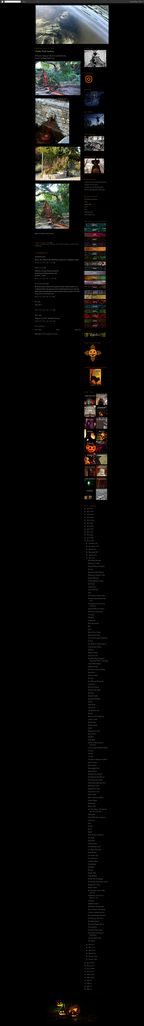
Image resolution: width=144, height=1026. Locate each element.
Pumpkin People (93, 667)
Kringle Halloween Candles (96, 566)
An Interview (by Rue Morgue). (93, 187)
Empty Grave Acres (94, 792)
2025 (88, 511)
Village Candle (92, 719)
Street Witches (92, 852)
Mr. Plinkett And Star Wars (96, 906)
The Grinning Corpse (94, 846)
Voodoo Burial (92, 800)
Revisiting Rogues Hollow (96, 924)
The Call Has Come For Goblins (97, 638)
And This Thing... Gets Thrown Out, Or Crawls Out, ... (97, 810)
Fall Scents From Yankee (95, 930)
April (90, 950)
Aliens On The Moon (94, 690)
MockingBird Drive (94, 768)
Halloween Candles (94, 563)
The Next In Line (93, 655)
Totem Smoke (92, 864)
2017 (88, 532)
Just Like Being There (94, 938)
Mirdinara (91, 737)
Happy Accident (93, 653)
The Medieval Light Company (97, 644)
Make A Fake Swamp (94, 632)
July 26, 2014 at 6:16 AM (45, 310)
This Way (91, 678)
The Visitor (91, 941)
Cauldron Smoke (93, 861)
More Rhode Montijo (94, 560)
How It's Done (92, 765)
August (91, 555)
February (91, 956)
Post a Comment (40, 326)
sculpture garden (62, 244)
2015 (88, 538)
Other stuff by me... (90, 215)
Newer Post (38, 330)
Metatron (91, 650)
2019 (88, 526)
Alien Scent (91, 707)
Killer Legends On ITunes (96, 797)
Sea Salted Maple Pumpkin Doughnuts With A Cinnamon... (98, 659)
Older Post (78, 330)
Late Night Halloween (94, 849)
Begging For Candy (94, 635)
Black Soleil (92, 806)
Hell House (91, 867)
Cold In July (92, 620)
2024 (88, 514)
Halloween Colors (93, 786)
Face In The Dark (93, 590)
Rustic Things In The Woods (96, 909)
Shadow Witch (92, 771)
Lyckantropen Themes (94, 647)
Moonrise (91, 693)
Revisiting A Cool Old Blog (96, 669)
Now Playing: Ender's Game (96, 595)
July (90, 558)
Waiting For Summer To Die (96, 575)
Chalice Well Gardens (44, 51)
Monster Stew (92, 722)
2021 (88, 523)
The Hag (90, 754)
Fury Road (91, 584)
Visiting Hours (92, 927)
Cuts (85, 209)
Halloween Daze (93, 675)
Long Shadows (92, 876)
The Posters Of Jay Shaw (95, 612)
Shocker (90, 713)
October (91, 549)
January (91, 959)
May (90, 947)
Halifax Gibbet (92, 887)
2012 (88, 966)
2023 (88, 517)
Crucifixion (91, 684)
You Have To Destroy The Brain (97, 759)
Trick (86, 202)
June (90, 945)
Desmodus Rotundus (94, 699)
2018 (88, 529)
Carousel (90, 756)
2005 (88, 986)
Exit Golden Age (93, 855)
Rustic (90, 629)
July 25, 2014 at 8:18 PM (45, 297)
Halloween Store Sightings (96, 716)
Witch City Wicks (93, 687)
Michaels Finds (92, 725)
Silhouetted (91, 814)
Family (90, 728)
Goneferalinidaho (40, 283)
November (92, 546)
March (91, 953)
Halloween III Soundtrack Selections (96, 744)
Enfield (90, 826)
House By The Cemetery (95, 774)
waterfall (38, 246)
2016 (88, 535)
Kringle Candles (93, 696)
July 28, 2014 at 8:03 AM (45, 321)
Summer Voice (88, 212)
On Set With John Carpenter (96, 817)
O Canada (91, 615)
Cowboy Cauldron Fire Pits (96, 912)
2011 (88, 969)
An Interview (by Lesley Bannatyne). (95, 182)
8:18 (85, 207)
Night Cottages (92, 762)
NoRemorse (91, 803)
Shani (36, 315)
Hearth (90, 832)
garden (52, 244)
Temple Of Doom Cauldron (96, 609)
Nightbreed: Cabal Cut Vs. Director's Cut (96, 896)
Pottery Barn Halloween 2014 (97, 783)
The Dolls (91, 617)
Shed (89, 823)
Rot (36, 302)
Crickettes (91, 901)
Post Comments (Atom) (50, 334)
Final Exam (91, 841)
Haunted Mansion (93, 578)
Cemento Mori (92, 844)
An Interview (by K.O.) (91, 185)
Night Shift (87, 204)
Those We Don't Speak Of (95, 835)
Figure (90, 829)
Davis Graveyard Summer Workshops (95, 934)
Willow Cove (39, 268)
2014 (88, 541)
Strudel (90, 702)
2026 (88, 508)
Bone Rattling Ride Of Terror (97, 915)
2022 (88, 520)
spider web (74, 244)
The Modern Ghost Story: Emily (98, 882)
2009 (88, 974)
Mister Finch (92, 734)
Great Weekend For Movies (96, 777)
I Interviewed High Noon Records (94, 190)
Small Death (91, 705)
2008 (88, 977)
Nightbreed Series (93, 904)
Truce (89, 593)
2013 (88, 963)
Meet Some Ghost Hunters (96, 572)
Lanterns (90, 751)
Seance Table (92, 873)
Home (58, 330)
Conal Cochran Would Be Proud (98, 748)
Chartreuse (91, 820)
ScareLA (90, 641)
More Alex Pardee (93, 623)
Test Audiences (92, 858)
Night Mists (91, 740)
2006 (88, 983)
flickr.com (45, 244)
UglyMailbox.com (93, 710)
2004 (88, 989)
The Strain (91, 838)
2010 (88, 972)
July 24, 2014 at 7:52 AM (45, 263)
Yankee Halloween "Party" (96, 581)
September (92, 552)
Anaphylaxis (92, 587)
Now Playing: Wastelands (96, 681)
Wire (89, 626)
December (92, 543)
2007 (88, 980)
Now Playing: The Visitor (96, 918)
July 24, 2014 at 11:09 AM (45, 278)
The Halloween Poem (90, 199)
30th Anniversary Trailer (95, 780)
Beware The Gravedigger (95, 879)
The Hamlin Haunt (93, 921)
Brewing (90, 569)
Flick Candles (92, 794)
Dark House (91, 672)
